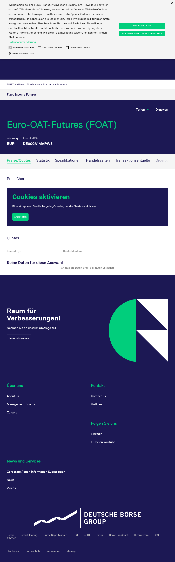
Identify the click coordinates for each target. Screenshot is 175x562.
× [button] (172, 3)
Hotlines (96, 404)
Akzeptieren (20, 216)
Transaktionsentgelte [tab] (132, 160)
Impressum (53, 551)
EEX (76, 535)
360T (87, 535)
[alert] (87, 29)
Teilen (141, 109)
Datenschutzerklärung (22, 42)
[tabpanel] (87, 222)
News (10, 480)
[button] (10, 47)
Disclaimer (13, 551)
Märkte (20, 84)
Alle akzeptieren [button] (142, 26)
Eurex (10, 84)
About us (13, 396)
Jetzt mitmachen (19, 338)
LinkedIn (96, 434)
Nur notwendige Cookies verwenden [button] (142, 33)
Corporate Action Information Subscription (36, 471)
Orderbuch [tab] (164, 160)
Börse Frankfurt (119, 535)
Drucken (162, 109)
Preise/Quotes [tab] (19, 160)
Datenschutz (33, 551)
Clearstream (141, 535)
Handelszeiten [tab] (98, 160)
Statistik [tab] (43, 160)
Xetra (100, 535)
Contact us (98, 396)
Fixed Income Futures (54, 84)
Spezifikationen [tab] (67, 160)
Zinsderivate (33, 84)
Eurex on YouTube (103, 442)
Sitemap (71, 551)
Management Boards (21, 404)
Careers (12, 412)
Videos (11, 488)
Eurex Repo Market (55, 535)
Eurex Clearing (29, 535)
